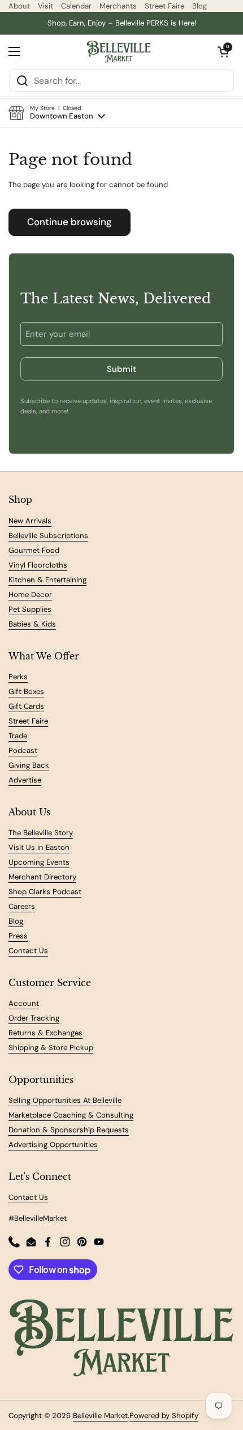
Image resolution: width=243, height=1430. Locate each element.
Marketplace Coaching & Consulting (70, 1115)
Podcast (22, 750)
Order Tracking (33, 1018)
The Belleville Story (40, 832)
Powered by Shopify (163, 1415)
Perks (18, 677)
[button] (56, 113)
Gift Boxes (26, 691)
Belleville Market (100, 1415)
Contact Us (28, 950)
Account (23, 1003)
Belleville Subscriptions (48, 535)
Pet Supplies (29, 609)
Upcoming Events (39, 862)
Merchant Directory (42, 877)
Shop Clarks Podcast (44, 891)
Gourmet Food (33, 550)
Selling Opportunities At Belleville (65, 1100)
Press (18, 936)
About (19, 6)
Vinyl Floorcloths (37, 565)
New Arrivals (29, 521)
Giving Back (28, 765)
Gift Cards (26, 706)
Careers (21, 906)
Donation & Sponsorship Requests (68, 1130)
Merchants (118, 6)
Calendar (76, 6)
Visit (45, 6)
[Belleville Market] (119, 51)
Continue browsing (69, 221)
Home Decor (30, 594)
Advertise (24, 780)
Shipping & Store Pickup (50, 1047)
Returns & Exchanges (45, 1033)
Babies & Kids (32, 624)
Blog (199, 6)
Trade (17, 736)
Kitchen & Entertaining (47, 580)
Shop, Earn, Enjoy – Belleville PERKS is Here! (121, 23)
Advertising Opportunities (53, 1144)
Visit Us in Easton (39, 847)
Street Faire (164, 6)
